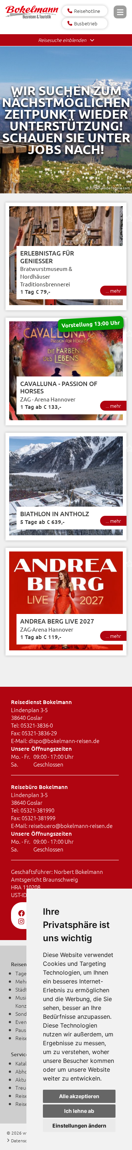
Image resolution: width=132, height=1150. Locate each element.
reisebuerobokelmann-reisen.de (71, 825)
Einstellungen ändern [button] (79, 1125)
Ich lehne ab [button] (79, 1111)
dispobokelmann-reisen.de (64, 740)
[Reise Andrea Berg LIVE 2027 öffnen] (66, 601)
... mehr (113, 290)
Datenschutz (23, 1140)
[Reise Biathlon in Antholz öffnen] (66, 486)
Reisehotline (87, 10)
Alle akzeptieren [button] (79, 1096)
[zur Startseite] (32, 17)
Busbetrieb (86, 23)
